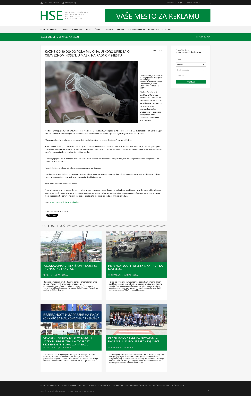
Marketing (77, 29)
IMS (78, 391)
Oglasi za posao (136, 29)
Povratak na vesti (203, 37)
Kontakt (167, 29)
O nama (64, 29)
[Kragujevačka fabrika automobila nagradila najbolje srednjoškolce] (136, 319)
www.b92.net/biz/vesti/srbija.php (64, 202)
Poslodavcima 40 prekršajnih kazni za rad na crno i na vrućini (70, 267)
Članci (98, 29)
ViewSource (89, 391)
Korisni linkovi (147, 385)
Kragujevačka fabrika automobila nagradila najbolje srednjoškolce (133, 340)
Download (153, 29)
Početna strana (49, 29)
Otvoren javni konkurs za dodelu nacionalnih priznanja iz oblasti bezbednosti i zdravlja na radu (67, 341)
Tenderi (120, 29)
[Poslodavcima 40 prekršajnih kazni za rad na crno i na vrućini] (71, 246)
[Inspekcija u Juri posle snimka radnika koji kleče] (136, 246)
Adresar (109, 29)
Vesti (88, 29)
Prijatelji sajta (165, 385)
